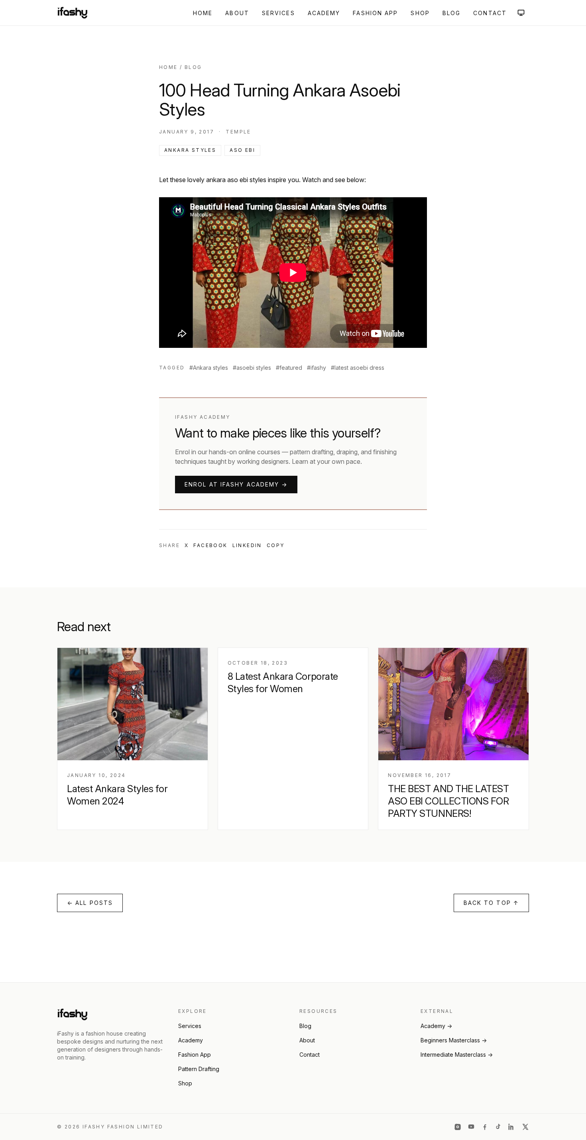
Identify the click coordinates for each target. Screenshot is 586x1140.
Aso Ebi (242, 150)
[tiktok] (498, 1126)
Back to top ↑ (491, 902)
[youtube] (471, 1126)
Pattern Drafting (198, 1068)
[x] (525, 1126)
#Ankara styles (208, 367)
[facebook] (484, 1126)
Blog (451, 13)
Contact (490, 13)
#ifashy (316, 367)
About (237, 13)
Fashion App (375, 13)
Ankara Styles (190, 150)
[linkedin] (511, 1126)
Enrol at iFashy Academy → (236, 484)
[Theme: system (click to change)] (521, 13)
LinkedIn (247, 545)
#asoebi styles (252, 367)
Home (202, 13)
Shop (420, 13)
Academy (324, 13)
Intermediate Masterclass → (457, 1054)
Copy (276, 545)
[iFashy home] (72, 12)
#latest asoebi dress (357, 367)
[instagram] (457, 1126)
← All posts (90, 902)
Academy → (436, 1025)
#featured (289, 367)
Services (278, 13)
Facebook (210, 545)
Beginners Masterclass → (454, 1040)
